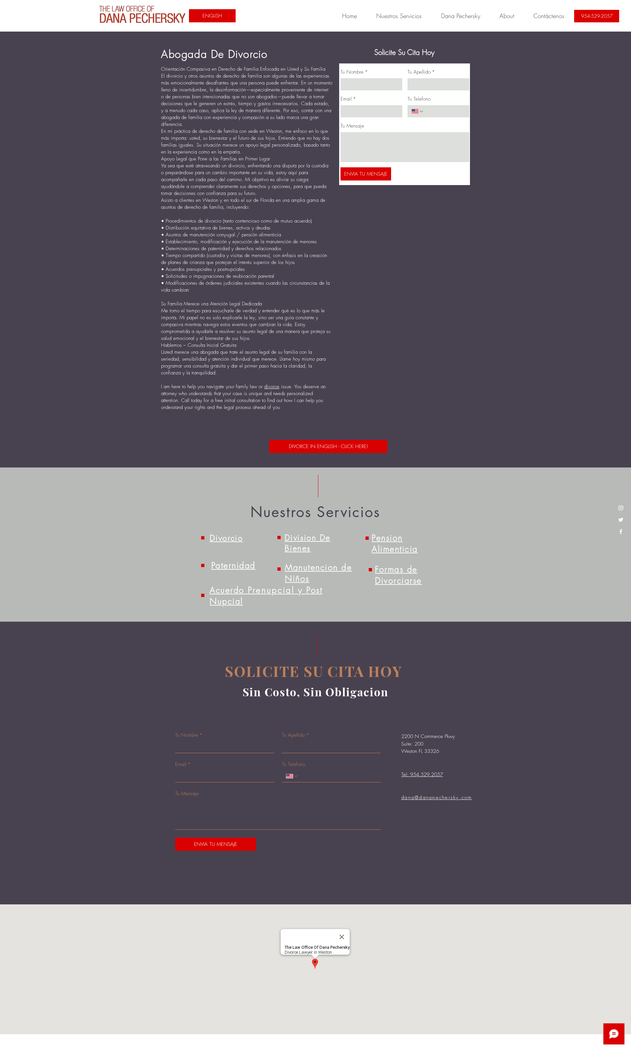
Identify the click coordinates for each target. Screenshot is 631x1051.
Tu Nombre (354, 72)
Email (348, 99)
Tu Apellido (421, 72)
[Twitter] (621, 519)
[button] (398, 16)
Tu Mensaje (352, 126)
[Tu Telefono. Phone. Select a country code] (417, 111)
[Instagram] (621, 508)
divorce (271, 386)
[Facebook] (621, 531)
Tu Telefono (419, 99)
